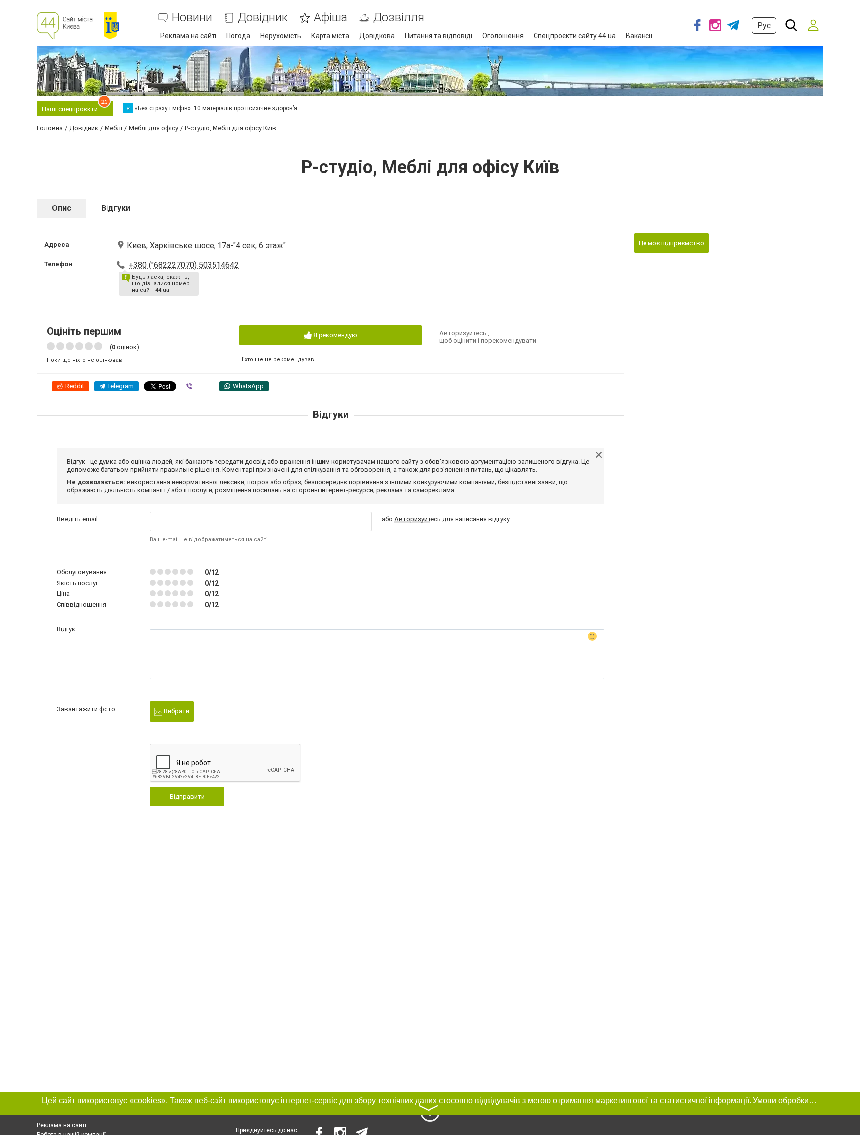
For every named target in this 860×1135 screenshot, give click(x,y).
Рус (764, 25)
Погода (238, 36)
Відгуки (115, 208)
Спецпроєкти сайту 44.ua (575, 36)
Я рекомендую (334, 335)
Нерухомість (280, 36)
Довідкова (377, 36)
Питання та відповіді (438, 36)
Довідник (263, 17)
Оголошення (503, 36)
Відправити (187, 796)
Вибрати (175, 711)
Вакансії (639, 36)
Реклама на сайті (188, 36)
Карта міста (330, 36)
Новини (192, 17)
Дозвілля (398, 17)
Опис (61, 208)
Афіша (330, 17)
